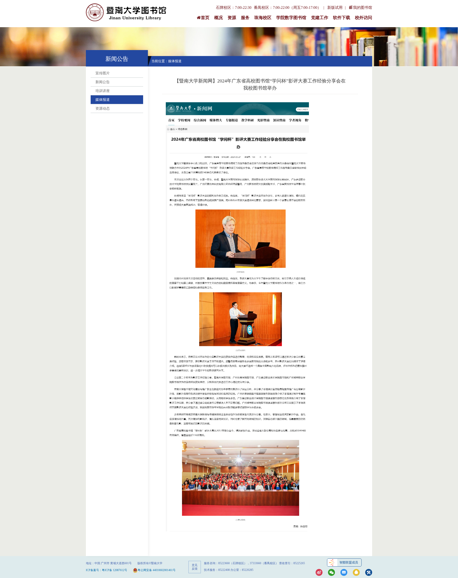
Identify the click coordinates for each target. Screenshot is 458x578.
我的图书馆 (362, 7)
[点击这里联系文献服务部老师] (356, 573)
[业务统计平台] (369, 573)
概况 (218, 17)
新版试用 (335, 7)
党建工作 (319, 17)
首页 (205, 17)
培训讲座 (102, 91)
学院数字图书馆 (291, 17)
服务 (245, 17)
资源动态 (102, 108)
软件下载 (341, 17)
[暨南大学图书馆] (126, 12)
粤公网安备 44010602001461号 (157, 570)
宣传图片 (102, 73)
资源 (232, 17)
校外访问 (363, 17)
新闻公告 (102, 82)
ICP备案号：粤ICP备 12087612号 (106, 570)
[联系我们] (344, 573)
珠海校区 (262, 17)
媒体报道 (102, 100)
